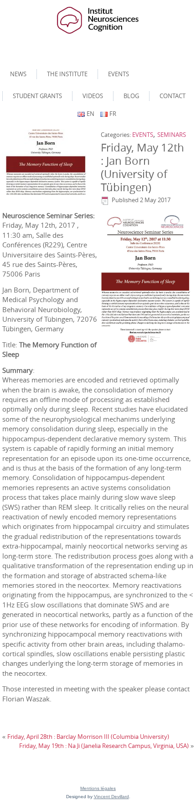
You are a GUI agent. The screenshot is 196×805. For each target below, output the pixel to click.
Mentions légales (98, 788)
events (142, 135)
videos (93, 96)
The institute (67, 74)
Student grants (37, 96)
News (18, 74)
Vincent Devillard (111, 796)
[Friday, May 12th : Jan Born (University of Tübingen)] (47, 162)
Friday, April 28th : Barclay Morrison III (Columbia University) (88, 736)
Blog (131, 96)
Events (118, 74)
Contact (173, 96)
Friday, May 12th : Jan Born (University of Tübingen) (142, 167)
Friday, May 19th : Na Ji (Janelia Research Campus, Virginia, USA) (104, 746)
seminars (171, 135)
